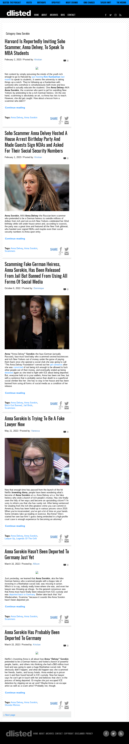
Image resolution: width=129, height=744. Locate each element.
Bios (63, 14)
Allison (36, 564)
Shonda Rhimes (12, 705)
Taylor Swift (105, 2)
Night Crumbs (72, 2)
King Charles (89, 2)
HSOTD (29, 2)
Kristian (38, 59)
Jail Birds (27, 405)
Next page (9, 715)
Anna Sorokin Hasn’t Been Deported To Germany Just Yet (37, 554)
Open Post (56, 2)
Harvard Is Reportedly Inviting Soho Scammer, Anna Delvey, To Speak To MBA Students (35, 47)
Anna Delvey (17, 117)
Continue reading (15, 107)
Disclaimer (80, 733)
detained (9, 372)
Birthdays (41, 2)
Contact (71, 14)
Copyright (69, 733)
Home (36, 14)
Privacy (89, 733)
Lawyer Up (10, 538)
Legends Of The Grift (26, 538)
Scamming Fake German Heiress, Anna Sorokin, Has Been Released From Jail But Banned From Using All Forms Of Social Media (36, 273)
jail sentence (56, 364)
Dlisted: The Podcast (12, 2)
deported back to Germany (22, 594)
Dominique (39, 288)
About (44, 14)
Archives (54, 14)
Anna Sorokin (30, 117)
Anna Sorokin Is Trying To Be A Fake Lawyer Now (34, 421)
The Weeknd (121, 2)
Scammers (10, 251)
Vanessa (35, 431)
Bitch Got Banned (13, 405)
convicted (18, 367)
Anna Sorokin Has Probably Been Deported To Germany (32, 635)
